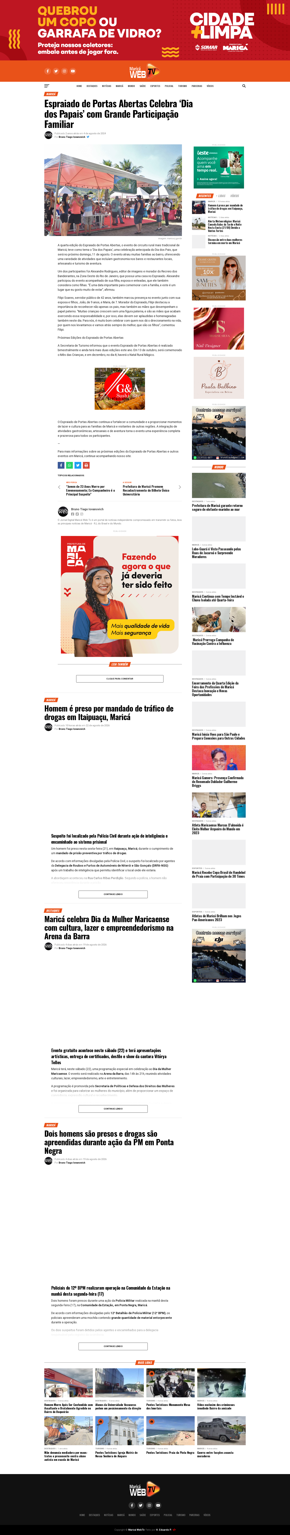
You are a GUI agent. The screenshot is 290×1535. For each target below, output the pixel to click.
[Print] (86, 465)
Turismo (182, 86)
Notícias (106, 86)
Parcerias (197, 86)
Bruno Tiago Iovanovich (72, 137)
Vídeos (210, 86)
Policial (169, 86)
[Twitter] (78, 465)
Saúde (143, 86)
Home (79, 86)
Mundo (131, 86)
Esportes (155, 86)
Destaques (92, 86)
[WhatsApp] (69, 465)
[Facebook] (61, 465)
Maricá (119, 86)
